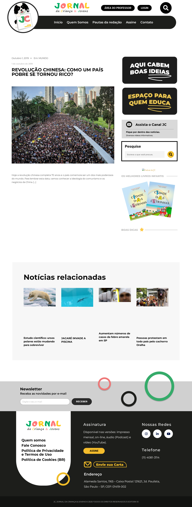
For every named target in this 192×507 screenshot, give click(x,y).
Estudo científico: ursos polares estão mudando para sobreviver (39, 341)
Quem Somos (77, 22)
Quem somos (34, 440)
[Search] (170, 154)
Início (58, 22)
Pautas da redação (107, 22)
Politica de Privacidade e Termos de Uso (43, 452)
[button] (166, 8)
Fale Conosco (34, 445)
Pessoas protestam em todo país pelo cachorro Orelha (152, 341)
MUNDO (43, 58)
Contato (146, 22)
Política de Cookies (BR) (43, 459)
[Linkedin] (157, 433)
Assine (131, 22)
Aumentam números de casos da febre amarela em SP (114, 337)
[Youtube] (168, 433)
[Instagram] (146, 433)
